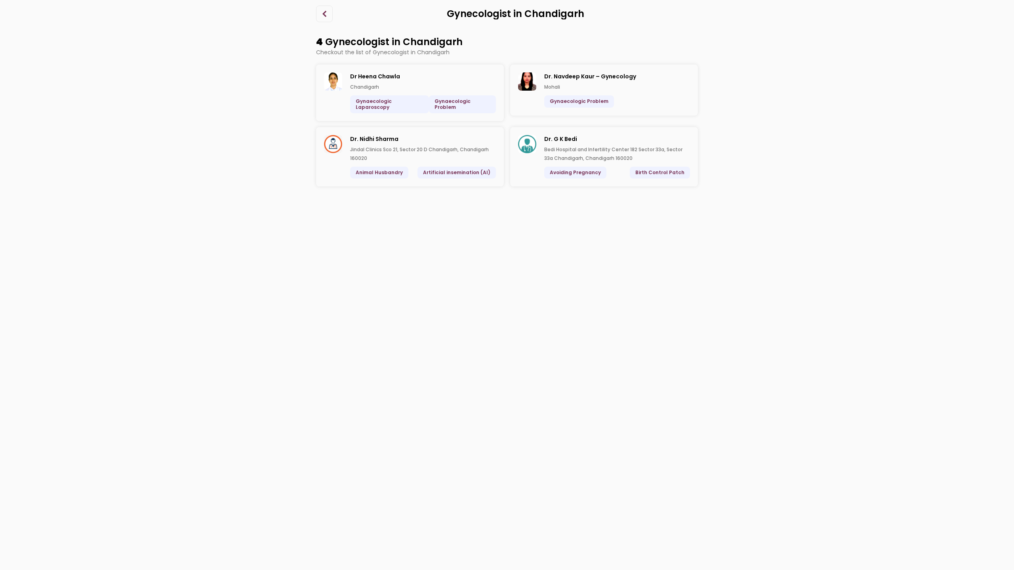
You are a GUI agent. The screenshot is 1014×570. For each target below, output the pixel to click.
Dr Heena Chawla (375, 76)
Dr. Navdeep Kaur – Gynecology (590, 76)
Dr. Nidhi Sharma (374, 139)
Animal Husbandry (379, 172)
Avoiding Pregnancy (575, 172)
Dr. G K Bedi (560, 139)
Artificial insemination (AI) (456, 172)
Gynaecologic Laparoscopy (374, 104)
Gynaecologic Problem (453, 104)
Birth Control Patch (659, 172)
